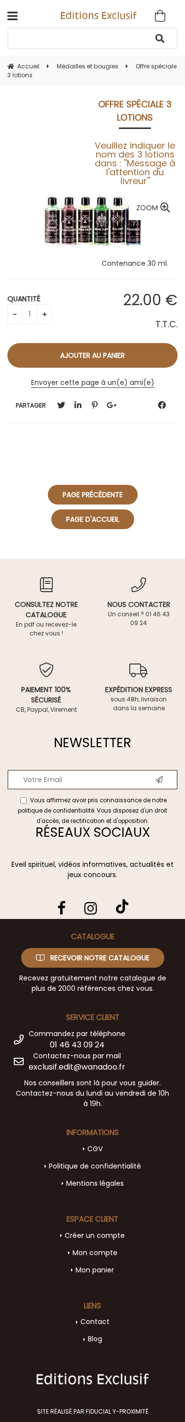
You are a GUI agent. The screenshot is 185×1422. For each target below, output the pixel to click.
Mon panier (94, 1270)
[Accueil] (99, 15)
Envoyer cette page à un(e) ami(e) (92, 382)
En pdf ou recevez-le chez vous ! (46, 618)
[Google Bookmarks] (111, 405)
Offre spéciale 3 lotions (135, 111)
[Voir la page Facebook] (61, 908)
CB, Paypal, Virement (46, 699)
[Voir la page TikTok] (122, 902)
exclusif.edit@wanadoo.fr (77, 1067)
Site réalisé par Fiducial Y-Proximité (92, 1411)
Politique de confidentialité (95, 1166)
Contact (95, 1322)
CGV (95, 1149)
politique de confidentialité (56, 811)
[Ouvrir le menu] (12, 16)
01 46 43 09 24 (77, 1044)
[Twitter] (61, 405)
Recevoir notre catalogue (98, 958)
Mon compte (95, 1253)
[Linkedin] (78, 405)
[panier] (160, 16)
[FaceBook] (161, 405)
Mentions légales (95, 1183)
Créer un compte (95, 1235)
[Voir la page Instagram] (90, 908)
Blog (95, 1339)
